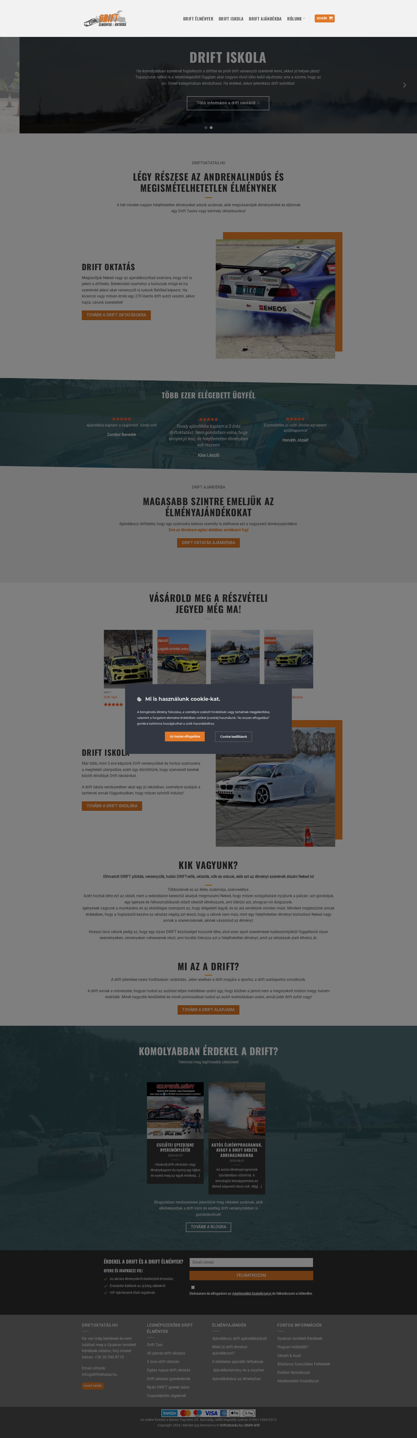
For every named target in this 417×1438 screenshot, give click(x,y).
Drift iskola (231, 18)
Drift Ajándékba (265, 18)
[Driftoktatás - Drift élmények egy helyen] (105, 18)
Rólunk (294, 18)
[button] (325, 18)
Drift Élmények (198, 18)
